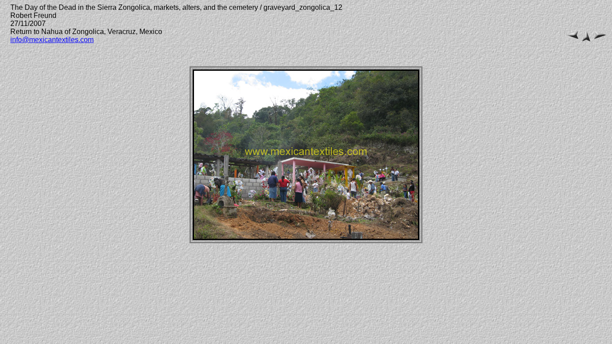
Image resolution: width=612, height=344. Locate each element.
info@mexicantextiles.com (52, 39)
